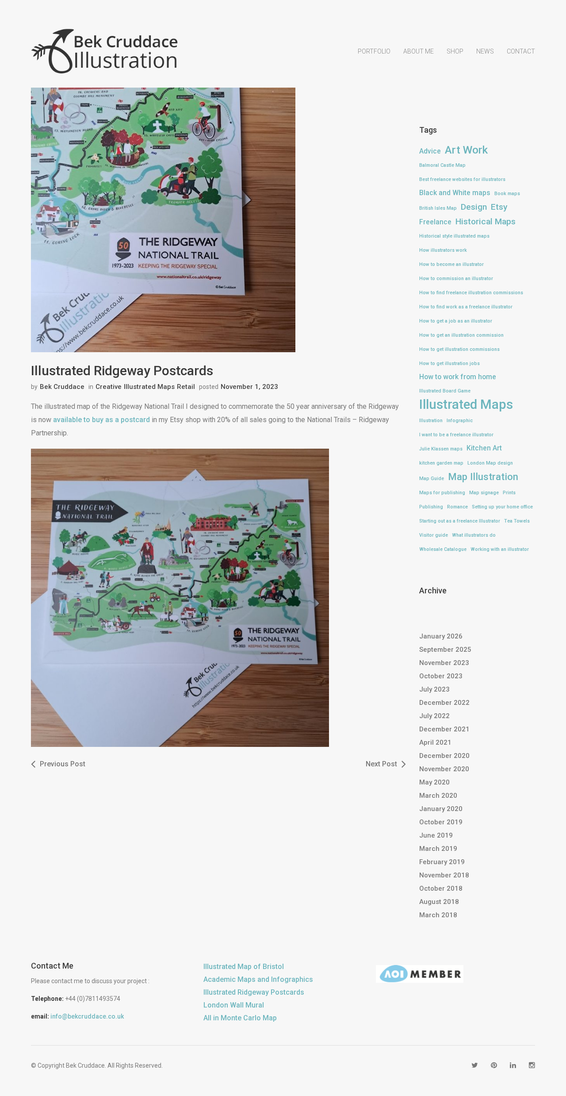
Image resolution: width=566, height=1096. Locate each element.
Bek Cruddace (62, 387)
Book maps (507, 193)
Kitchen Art (484, 448)
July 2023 (434, 689)
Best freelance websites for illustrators (462, 179)
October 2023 (441, 676)
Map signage (484, 493)
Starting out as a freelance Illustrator (459, 521)
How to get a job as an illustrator (455, 321)
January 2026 (441, 636)
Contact (521, 51)
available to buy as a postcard (101, 419)
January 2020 (441, 809)
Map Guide (431, 478)
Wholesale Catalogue (443, 549)
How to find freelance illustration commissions (471, 293)
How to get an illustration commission (461, 335)
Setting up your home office (502, 507)
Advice (430, 151)
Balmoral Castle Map (442, 165)
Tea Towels (517, 521)
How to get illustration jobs (449, 363)
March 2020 (438, 796)
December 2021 (444, 729)
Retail (186, 387)
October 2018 (441, 888)
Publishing (431, 507)
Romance (457, 507)
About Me (418, 51)
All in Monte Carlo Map (240, 1018)
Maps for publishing (442, 493)
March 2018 (438, 915)
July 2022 (434, 716)
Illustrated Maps (149, 387)
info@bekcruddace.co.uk (87, 1016)
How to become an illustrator (451, 264)
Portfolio (374, 51)
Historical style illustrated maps (454, 236)
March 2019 (438, 849)
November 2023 (444, 663)
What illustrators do (474, 535)
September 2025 (445, 650)
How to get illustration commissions (459, 349)
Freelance (435, 222)
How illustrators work (443, 250)
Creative (109, 387)
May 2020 (434, 782)
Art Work (466, 149)
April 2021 (435, 742)
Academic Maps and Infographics (258, 979)
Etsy (499, 207)
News (485, 51)
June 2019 (436, 835)
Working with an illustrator (499, 549)
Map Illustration (483, 476)
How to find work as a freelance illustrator (465, 307)
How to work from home (457, 377)
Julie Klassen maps (441, 449)
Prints (509, 493)
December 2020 (444, 756)
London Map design (490, 463)
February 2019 (442, 862)
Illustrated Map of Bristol (243, 966)
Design (474, 207)
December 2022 (444, 703)
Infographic (460, 420)
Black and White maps (454, 192)
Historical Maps (485, 221)
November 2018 (444, 875)
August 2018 (439, 902)
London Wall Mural (233, 1005)
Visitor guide (433, 535)
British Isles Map (438, 208)
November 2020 (444, 769)
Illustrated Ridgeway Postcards (253, 992)
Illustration (431, 420)
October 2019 (441, 822)
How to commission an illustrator (456, 278)
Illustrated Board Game (444, 391)
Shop (455, 51)
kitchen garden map (441, 463)
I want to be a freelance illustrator (456, 435)
